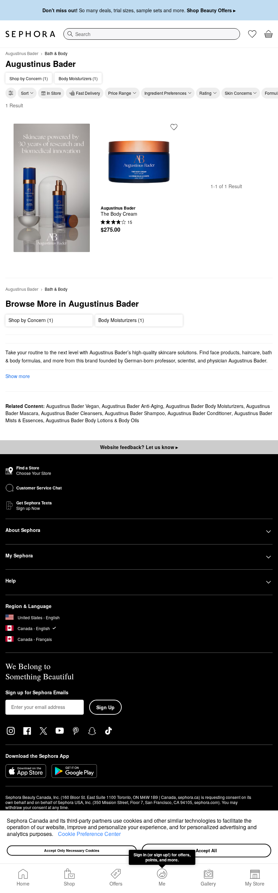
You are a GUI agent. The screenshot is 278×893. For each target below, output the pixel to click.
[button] (56, 835)
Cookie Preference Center (89, 834)
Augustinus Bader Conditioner (199, 413)
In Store (54, 93)
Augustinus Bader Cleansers (71, 413)
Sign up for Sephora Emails (36, 693)
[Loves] (252, 33)
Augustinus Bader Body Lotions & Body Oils (92, 420)
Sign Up (105, 707)
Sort (24, 93)
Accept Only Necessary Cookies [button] (71, 850)
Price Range (119, 93)
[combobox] (151, 34)
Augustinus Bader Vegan (72, 406)
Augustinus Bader (21, 53)
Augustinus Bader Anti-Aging (132, 406)
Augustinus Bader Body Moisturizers (204, 406)
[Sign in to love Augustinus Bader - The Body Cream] (174, 127)
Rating (205, 93)
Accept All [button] (206, 850)
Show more (17, 376)
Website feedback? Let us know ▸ (139, 447)
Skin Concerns (238, 93)
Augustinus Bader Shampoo (135, 413)
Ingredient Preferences (165, 93)
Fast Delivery (88, 93)
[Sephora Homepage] (30, 34)
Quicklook (139, 195)
